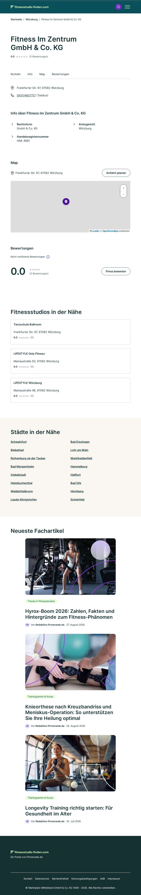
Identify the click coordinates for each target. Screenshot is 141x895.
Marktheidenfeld (81, 458)
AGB (102, 878)
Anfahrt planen (116, 173)
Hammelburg (78, 466)
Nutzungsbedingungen (84, 878)
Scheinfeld (77, 499)
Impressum (114, 878)
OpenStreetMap (110, 230)
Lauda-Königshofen (24, 499)
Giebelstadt (18, 474)
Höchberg (77, 491)
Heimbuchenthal (21, 483)
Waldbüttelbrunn (22, 491)
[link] (70, 331)
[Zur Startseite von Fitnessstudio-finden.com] (29, 7)
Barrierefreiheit (60, 878)
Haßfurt (75, 474)
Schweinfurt (19, 441)
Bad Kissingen (80, 441)
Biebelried (17, 450)
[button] (118, 7)
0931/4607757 (26, 95)
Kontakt (28, 878)
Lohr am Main (79, 450)
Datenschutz (42, 878)
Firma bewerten (116, 271)
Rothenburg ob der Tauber (28, 458)
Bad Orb (75, 483)
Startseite (16, 19)
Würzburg (32, 19)
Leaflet (95, 230)
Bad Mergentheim (22, 466)
